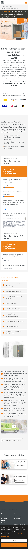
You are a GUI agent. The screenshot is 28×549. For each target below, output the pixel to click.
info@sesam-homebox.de (10, 8)
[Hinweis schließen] (25, 11)
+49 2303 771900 (8, 6)
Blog (2, 513)
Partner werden (17, 513)
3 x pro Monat (6, 185)
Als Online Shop (17, 516)
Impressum (3, 536)
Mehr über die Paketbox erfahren (12, 440)
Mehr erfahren (20, 533)
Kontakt (3, 522)
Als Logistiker (17, 518)
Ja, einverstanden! (14, 545)
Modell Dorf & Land (18, 522)
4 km (4, 207)
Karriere (3, 520)
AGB (8, 536)
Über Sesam (4, 518)
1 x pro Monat (6, 194)
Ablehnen (14, 540)
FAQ (2, 516)
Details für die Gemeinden (19, 524)
